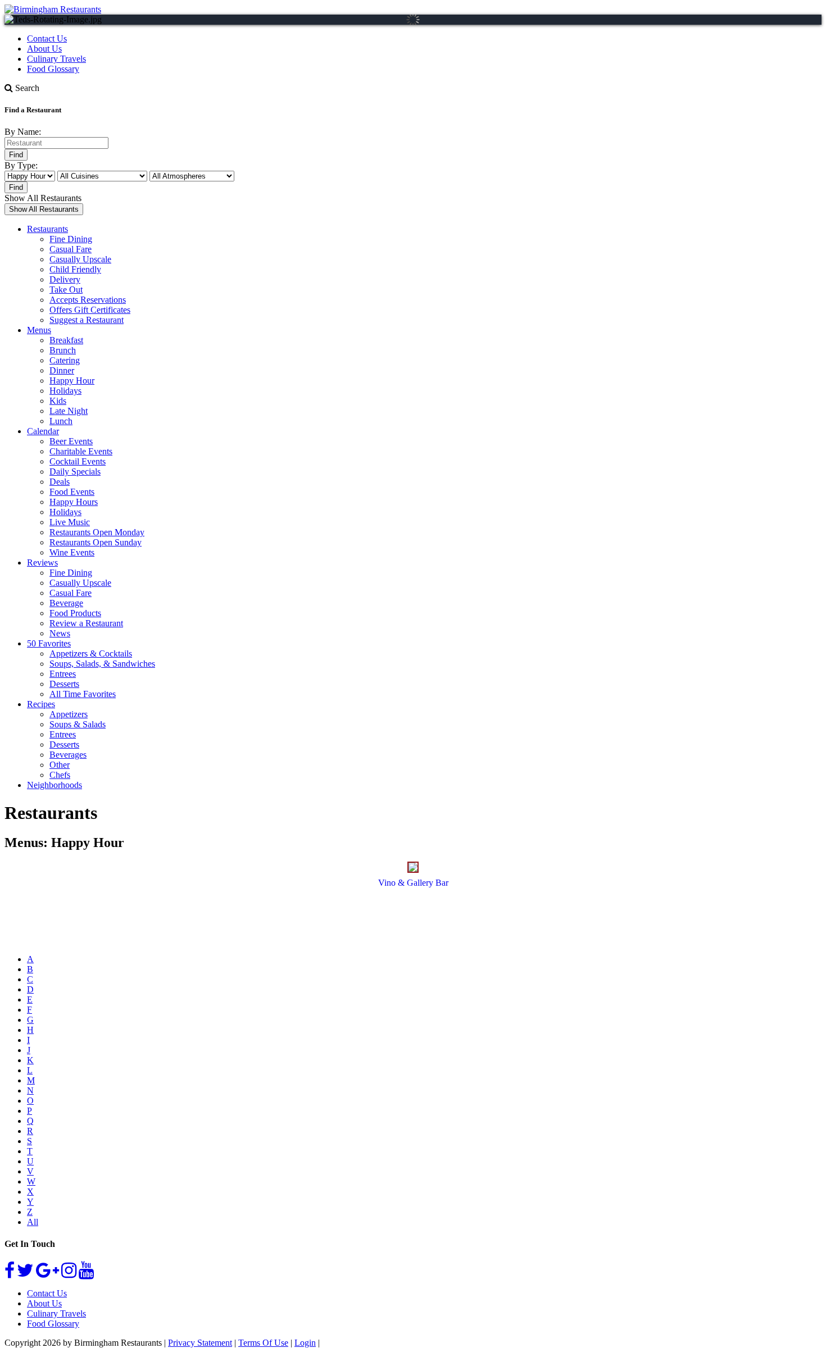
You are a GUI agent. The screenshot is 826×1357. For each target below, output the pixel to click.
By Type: (21, 165)
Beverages (68, 754)
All (32, 1222)
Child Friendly (75, 269)
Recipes (41, 704)
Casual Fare (70, 249)
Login (305, 1342)
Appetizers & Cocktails (90, 653)
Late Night (68, 411)
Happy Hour (71, 380)
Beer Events (71, 441)
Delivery (64, 279)
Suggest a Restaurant (86, 320)
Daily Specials (75, 471)
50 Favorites (49, 643)
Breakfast (66, 340)
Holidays (65, 390)
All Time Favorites (82, 694)
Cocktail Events (77, 461)
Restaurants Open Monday (96, 532)
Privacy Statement (200, 1342)
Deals (59, 481)
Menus (39, 330)
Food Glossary (53, 69)
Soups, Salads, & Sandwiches (102, 663)
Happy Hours (73, 502)
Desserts (64, 684)
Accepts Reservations (87, 299)
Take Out (66, 289)
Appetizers (68, 714)
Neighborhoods (54, 785)
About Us (44, 48)
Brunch (62, 350)
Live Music (69, 522)
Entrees (62, 673)
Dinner (61, 370)
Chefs (59, 775)
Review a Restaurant (86, 623)
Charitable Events (80, 451)
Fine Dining (70, 239)
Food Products (75, 613)
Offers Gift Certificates (89, 310)
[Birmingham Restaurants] (52, 9)
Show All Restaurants (42, 198)
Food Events (71, 492)
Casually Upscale (80, 259)
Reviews (42, 562)
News (59, 633)
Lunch (60, 421)
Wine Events (71, 552)
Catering (64, 360)
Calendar (43, 431)
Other (59, 764)
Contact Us (47, 38)
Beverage (66, 603)
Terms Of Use (263, 1342)
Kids (57, 401)
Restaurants (47, 229)
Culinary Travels (56, 58)
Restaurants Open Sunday (95, 542)
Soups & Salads (77, 724)
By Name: (22, 131)
